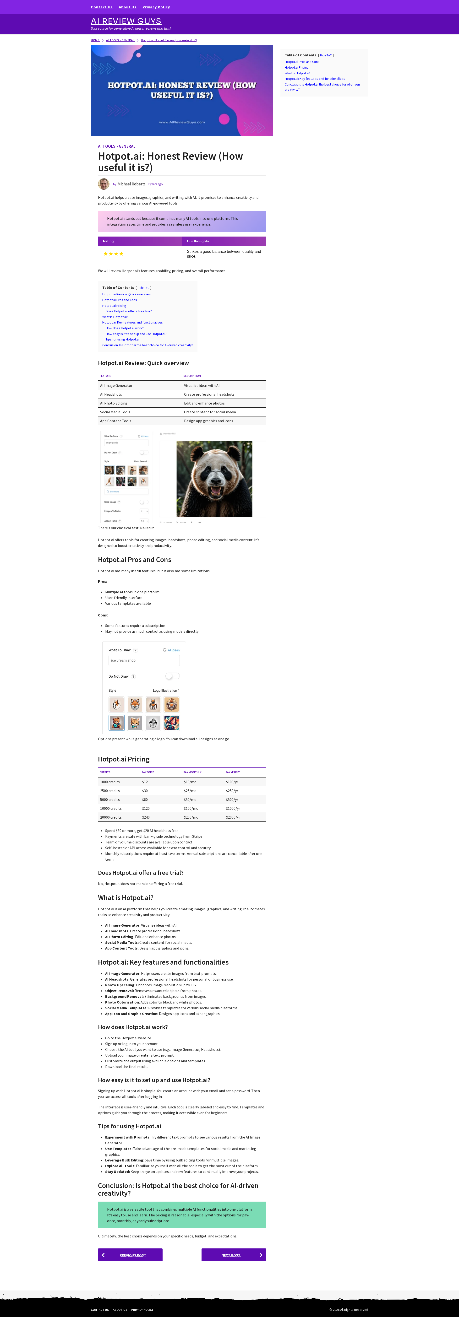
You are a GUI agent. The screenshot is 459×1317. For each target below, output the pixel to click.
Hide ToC (143, 288)
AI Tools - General (117, 146)
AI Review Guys (126, 21)
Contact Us (102, 7)
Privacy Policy (156, 7)
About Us (128, 7)
